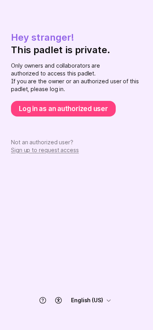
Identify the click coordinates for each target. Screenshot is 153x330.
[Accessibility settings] (58, 300)
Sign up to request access (45, 150)
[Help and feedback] (42, 300)
